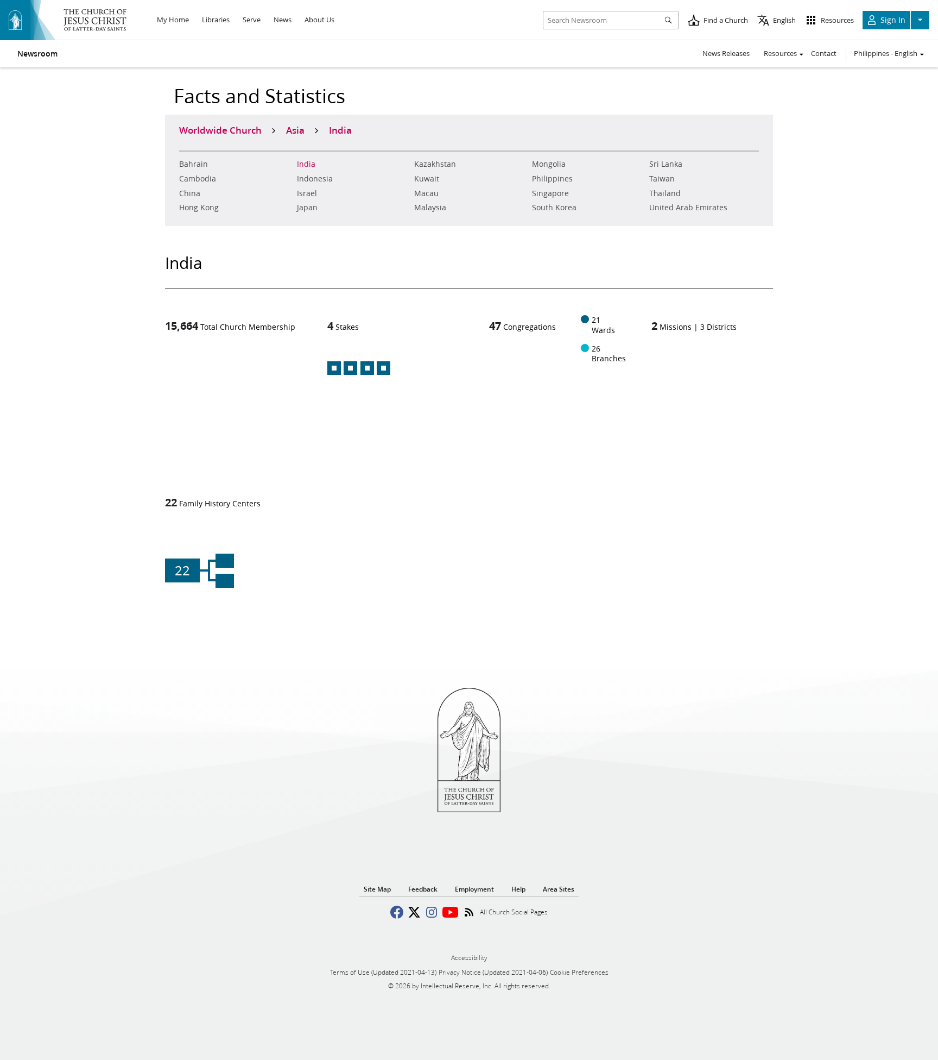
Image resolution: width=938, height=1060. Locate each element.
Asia (295, 129)
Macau (426, 193)
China (189, 193)
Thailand (665, 193)
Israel (307, 193)
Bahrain (193, 164)
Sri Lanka (665, 164)
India (306, 164)
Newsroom (37, 54)
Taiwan (662, 178)
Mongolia (549, 164)
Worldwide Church (220, 129)
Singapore (550, 193)
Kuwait (426, 178)
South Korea (554, 207)
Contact (823, 53)
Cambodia (197, 178)
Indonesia (315, 178)
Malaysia (430, 207)
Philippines (552, 178)
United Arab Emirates (688, 207)
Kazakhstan (435, 164)
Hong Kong (199, 207)
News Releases (726, 53)
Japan (307, 207)
